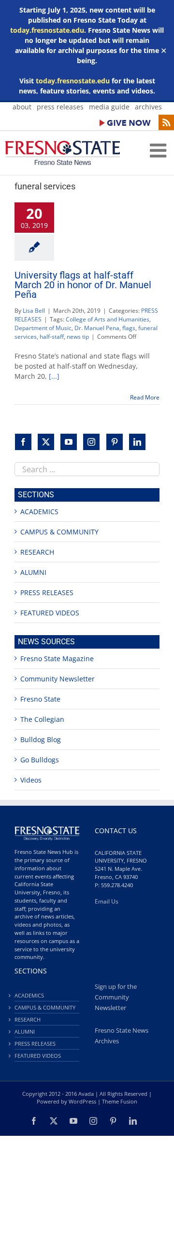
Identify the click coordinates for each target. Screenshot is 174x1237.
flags (128, 328)
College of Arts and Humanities (107, 319)
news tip (78, 337)
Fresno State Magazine (57, 658)
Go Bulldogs (39, 759)
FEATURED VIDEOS (49, 612)
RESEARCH (37, 552)
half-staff (52, 337)
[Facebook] (23, 442)
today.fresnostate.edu (47, 30)
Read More (145, 397)
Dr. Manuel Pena (96, 328)
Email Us (106, 901)
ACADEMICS (39, 511)
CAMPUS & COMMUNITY (59, 531)
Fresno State (40, 699)
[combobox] (87, 469)
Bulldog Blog (40, 739)
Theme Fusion (119, 1101)
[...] (54, 376)
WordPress (82, 1101)
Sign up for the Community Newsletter (116, 997)
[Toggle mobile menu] (159, 150)
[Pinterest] (114, 442)
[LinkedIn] (137, 442)
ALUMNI (33, 572)
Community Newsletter (57, 678)
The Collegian (42, 719)
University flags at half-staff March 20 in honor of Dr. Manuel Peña (82, 284)
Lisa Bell (34, 310)
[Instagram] (91, 442)
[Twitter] (46, 442)
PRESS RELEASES (46, 592)
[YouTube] (68, 442)
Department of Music (43, 328)
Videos (31, 780)
